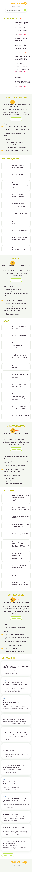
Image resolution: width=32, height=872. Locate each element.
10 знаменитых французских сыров (14, 454)
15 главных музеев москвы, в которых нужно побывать (17, 461)
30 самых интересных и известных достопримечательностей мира (20, 185)
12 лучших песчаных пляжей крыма (14, 124)
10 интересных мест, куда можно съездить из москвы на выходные (22, 58)
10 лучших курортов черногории (21, 39)
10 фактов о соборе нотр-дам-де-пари (16, 434)
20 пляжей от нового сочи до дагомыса (19, 214)
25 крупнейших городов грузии (13, 483)
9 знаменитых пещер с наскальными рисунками (14, 138)
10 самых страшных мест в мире (13, 297)
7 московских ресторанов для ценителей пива (16, 457)
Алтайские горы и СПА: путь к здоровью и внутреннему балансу (16, 666)
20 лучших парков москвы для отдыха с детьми (19, 407)
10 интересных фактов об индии (19, 574)
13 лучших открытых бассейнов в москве (18, 195)
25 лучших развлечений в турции (14, 634)
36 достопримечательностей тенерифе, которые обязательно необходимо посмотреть (20, 396)
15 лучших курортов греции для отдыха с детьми (16, 637)
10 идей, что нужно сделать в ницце (14, 306)
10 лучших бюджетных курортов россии (16, 481)
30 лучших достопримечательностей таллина (16, 266)
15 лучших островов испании (18, 174)
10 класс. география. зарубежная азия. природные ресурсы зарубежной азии (18, 556)
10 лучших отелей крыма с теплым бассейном (20, 534)
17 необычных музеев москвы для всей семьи (22, 23)
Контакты (22, 867)
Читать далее (16, 119)
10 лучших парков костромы (20, 230)
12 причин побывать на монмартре (14, 651)
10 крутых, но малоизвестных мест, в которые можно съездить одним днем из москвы (20, 356)
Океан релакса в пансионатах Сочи (13, 719)
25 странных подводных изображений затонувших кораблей (15, 466)
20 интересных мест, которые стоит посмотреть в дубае (14, 842)
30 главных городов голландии (13, 289)
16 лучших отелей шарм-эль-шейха (22, 76)
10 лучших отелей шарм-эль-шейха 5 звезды (19, 385)
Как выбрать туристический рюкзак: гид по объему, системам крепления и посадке (15, 702)
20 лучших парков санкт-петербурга (19, 327)
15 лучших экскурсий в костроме (13, 645)
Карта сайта (15, 867)
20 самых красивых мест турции (13, 142)
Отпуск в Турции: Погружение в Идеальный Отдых (13, 782)
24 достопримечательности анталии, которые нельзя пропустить (15, 309)
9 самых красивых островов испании (20, 516)
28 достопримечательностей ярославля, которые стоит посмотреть (16, 474)
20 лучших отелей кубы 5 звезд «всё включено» (19, 566)
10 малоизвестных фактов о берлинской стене (20, 525)
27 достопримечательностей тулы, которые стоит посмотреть (14, 828)
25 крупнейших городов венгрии (19, 366)
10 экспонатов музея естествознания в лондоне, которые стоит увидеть (20, 204)
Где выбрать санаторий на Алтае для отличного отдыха (14, 749)
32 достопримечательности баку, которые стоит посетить (16, 151)
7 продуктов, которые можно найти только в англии (17, 630)
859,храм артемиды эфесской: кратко (15, 147)
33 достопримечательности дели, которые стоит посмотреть (17, 130)
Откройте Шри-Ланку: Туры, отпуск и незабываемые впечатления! (14, 766)
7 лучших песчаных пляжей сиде (20, 222)
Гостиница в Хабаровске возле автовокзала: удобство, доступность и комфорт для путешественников (15, 684)
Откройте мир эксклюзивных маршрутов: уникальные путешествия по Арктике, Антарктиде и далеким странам (16, 800)
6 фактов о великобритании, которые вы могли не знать (16, 285)
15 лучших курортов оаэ (11, 478)
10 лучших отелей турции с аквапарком (15, 126)
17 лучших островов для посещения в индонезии (16, 603)
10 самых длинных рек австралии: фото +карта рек (20, 508)
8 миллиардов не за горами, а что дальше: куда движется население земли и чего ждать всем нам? (20, 544)
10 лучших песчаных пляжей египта (14, 627)
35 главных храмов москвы (11, 814)
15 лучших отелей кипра (11, 648)
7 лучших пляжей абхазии (11, 145)
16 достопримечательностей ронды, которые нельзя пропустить (15, 470)
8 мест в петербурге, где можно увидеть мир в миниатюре (19, 239)
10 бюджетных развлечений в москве (15, 303)
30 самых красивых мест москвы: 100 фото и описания (16, 105)
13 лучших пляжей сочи (19, 335)
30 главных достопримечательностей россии (15, 623)
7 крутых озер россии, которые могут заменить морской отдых (15, 313)
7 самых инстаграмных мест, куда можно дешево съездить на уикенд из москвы (20, 498)
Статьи (4, 663)
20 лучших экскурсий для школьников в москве (19, 248)
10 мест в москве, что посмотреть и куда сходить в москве (20, 584)
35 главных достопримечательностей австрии (15, 134)
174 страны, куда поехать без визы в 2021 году (16, 642)
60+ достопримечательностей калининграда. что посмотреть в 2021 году (20, 344)
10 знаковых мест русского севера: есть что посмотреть (20, 376)
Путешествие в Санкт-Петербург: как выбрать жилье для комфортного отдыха (16, 733)
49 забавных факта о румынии (13, 300)
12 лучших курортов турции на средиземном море (20, 415)
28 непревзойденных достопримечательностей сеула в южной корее (16, 293)
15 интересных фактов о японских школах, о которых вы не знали (19, 165)
